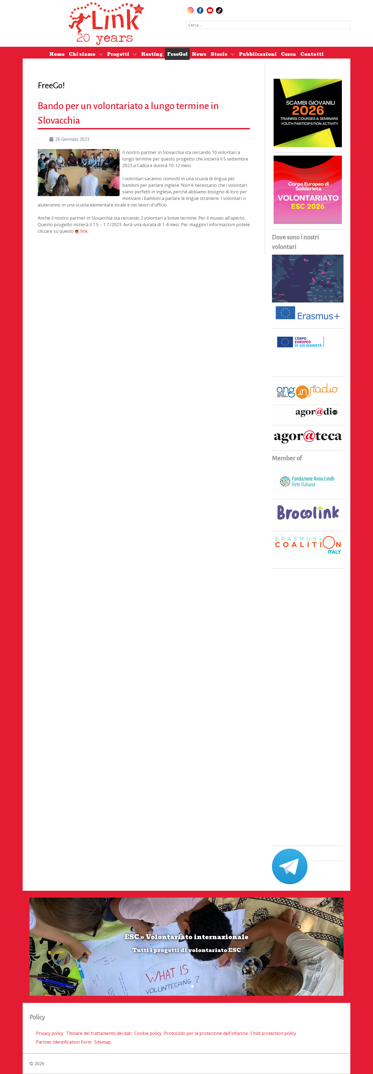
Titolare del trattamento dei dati (99, 1033)
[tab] (174, 986)
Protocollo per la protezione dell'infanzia (206, 1033)
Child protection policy (273, 1033)
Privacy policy (49, 1033)
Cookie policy (147, 1033)
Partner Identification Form (63, 1042)
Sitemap (102, 1042)
